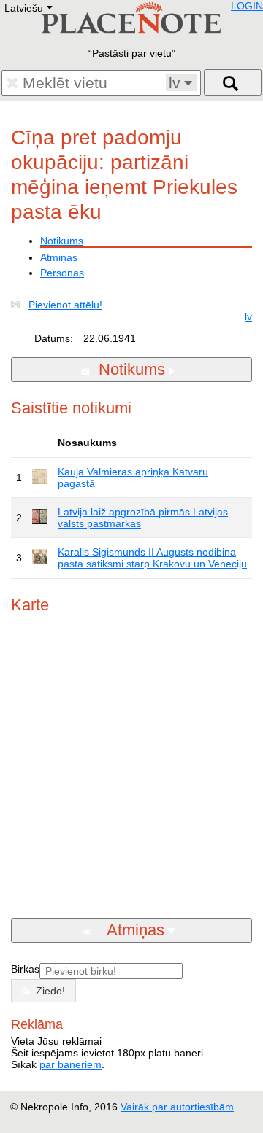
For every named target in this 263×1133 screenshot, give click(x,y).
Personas (62, 273)
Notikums (61, 240)
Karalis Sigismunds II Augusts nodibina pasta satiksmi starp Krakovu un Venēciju (152, 557)
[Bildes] (18, 305)
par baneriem (70, 1064)
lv (248, 316)
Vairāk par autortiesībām (177, 1107)
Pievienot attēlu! (65, 305)
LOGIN (247, 6)
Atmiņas (58, 257)
